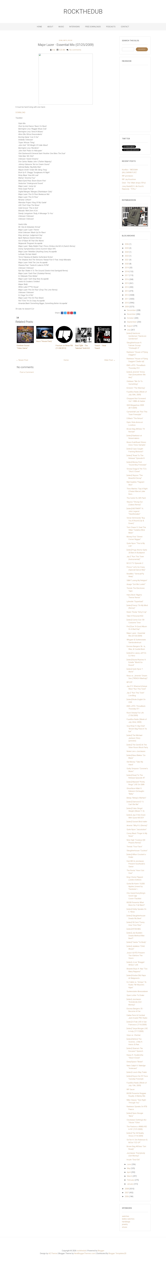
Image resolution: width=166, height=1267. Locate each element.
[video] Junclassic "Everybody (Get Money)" (134, 1002)
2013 (127, 291)
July (129, 330)
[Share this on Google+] (68, 313)
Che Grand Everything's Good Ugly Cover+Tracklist (136, 896)
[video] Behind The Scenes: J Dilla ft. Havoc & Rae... (135, 1042)
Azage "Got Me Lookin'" (136, 584)
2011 (127, 299)
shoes (124, 1227)
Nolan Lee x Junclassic (136, 751)
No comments (75, 50)
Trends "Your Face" (134, 846)
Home (39, 27)
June (129, 1164)
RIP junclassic (127, 176)
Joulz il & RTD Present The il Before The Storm (136, 955)
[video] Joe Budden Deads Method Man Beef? (135, 935)
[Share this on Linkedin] (75, 313)
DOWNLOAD (20, 112)
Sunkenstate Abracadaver (137, 991)
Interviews (74, 27)
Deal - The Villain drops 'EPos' (134, 183)
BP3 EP (129, 682)
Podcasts (111, 27)
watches (125, 1216)
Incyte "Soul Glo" (133, 1160)
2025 (127, 248)
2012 (127, 295)
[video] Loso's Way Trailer (137, 1072)
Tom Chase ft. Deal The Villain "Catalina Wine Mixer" (136, 530)
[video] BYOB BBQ (134, 929)
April (129, 1172)
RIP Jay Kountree (129, 179)
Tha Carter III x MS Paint (136, 498)
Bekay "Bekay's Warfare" (136, 798)
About (50, 27)
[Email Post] (17, 317)
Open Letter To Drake (135, 995)
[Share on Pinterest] (71, 313)
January (130, 1184)
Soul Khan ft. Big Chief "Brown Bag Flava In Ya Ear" (137, 729)
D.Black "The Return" (135, 418)
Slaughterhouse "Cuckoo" (137, 850)
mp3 (65, 40)
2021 (127, 260)
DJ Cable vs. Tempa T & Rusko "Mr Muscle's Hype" (136, 985)
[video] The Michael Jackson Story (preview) (134, 738)
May (129, 1168)
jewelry (125, 1224)
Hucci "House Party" (44, 341)
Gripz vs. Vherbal (133, 1035)
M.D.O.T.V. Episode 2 (135, 563)
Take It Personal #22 (135, 616)
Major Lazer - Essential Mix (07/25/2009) (66, 45)
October (130, 318)
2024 (127, 252)
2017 (127, 275)
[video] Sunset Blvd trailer (137, 822)
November (131, 314)
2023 (127, 256)
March (130, 1176)
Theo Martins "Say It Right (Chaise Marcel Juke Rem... (137, 491)
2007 (127, 1192)
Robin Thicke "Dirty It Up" (137, 612)
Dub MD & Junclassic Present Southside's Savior (136, 864)
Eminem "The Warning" (136, 388)
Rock (70, 40)
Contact (125, 27)
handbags (126, 1222)
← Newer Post (22, 360)
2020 (127, 264)
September (132, 322)
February (131, 1180)
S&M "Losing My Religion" (137, 580)
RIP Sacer (131, 1089)
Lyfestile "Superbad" (135, 601)
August (130, 326)
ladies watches (128, 1219)
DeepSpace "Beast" (135, 1062)
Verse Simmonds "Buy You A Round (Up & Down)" (136, 520)
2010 (127, 303)
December (131, 310)
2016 (127, 279)
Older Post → (109, 360)
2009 (127, 307)
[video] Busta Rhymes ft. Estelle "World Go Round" (136, 662)
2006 (127, 1196)
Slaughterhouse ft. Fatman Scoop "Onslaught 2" (134, 345)
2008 (127, 1189)
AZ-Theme (53, 1253)
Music (61, 27)
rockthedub (83, 11)
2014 (127, 287)
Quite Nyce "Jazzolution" (137, 829)
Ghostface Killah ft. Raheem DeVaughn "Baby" (135, 791)
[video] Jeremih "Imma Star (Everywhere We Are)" (136, 375)
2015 (127, 283)
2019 (127, 268)
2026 (127, 244)
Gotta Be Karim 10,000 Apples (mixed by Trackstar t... (136, 886)
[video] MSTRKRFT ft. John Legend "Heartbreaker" (135, 511)
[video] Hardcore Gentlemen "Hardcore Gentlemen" (136, 336)
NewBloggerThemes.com (84, 1253)
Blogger (101, 1251)
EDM (61, 40)
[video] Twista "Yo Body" (136, 942)
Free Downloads (93, 27)
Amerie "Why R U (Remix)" (137, 825)
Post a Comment (27, 372)
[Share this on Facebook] (62, 313)
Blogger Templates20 (117, 1253)
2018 (127, 271)
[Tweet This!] (65, 313)
